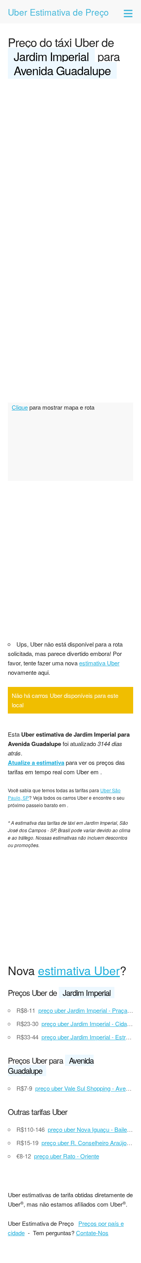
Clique (20, 407)
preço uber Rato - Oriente (66, 1156)
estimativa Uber (99, 663)
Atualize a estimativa (36, 762)
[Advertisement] (70, 159)
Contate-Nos (92, 1233)
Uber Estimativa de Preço (58, 11)
